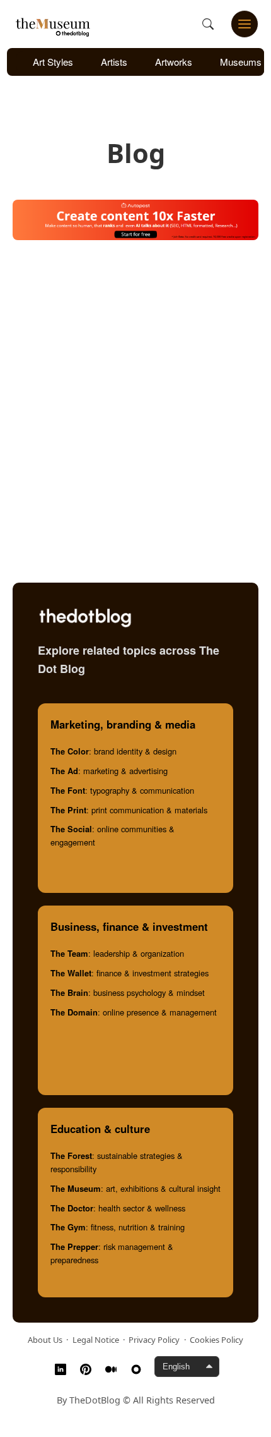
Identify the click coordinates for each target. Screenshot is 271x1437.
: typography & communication (122, 790)
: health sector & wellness (117, 1208)
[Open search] (208, 24)
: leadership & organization (117, 953)
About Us (45, 1339)
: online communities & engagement (112, 835)
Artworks (173, 61)
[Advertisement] (135, 396)
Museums (241, 61)
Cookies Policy (216, 1339)
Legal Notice (95, 1339)
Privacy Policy (154, 1339)
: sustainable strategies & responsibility (116, 1162)
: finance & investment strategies (129, 973)
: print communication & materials (128, 810)
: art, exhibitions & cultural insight (135, 1188)
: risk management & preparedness (111, 1253)
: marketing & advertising (109, 771)
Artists (114, 61)
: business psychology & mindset (127, 992)
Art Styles (53, 61)
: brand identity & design (113, 751)
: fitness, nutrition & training (117, 1227)
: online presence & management (133, 1012)
